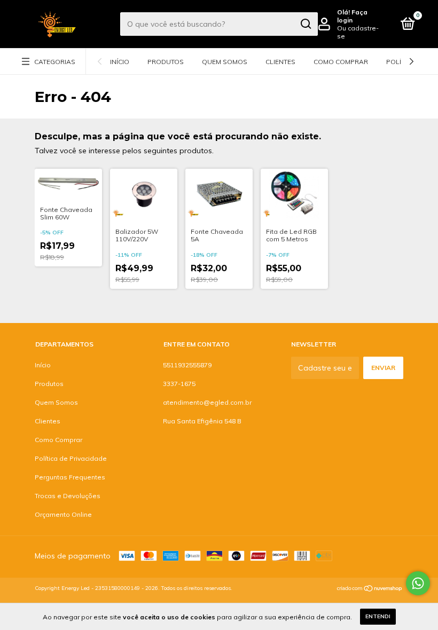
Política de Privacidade (71, 458)
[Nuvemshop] (370, 589)
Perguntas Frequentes (70, 477)
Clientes (280, 62)
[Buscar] (305, 24)
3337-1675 (179, 384)
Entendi (377, 616)
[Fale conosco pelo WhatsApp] (418, 583)
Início (119, 62)
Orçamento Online (63, 514)
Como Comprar (341, 62)
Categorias (54, 62)
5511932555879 (187, 365)
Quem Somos (224, 62)
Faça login (352, 16)
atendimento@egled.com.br (207, 402)
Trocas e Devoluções (67, 496)
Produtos (165, 62)
